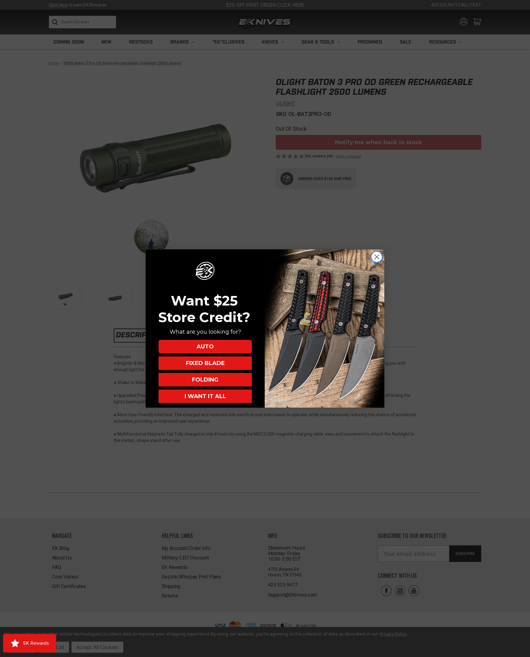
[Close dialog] (376, 257)
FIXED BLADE (205, 363)
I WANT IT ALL (205, 396)
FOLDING (205, 379)
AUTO (205, 346)
